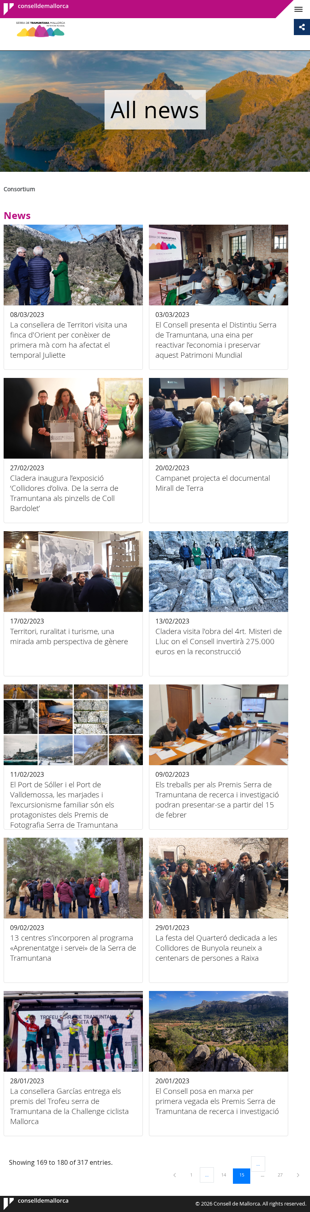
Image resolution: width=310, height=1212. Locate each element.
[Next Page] (298, 1174)
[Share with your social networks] (302, 27)
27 (283, 1174)
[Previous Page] (175, 1174)
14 (226, 1174)
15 (244, 1174)
